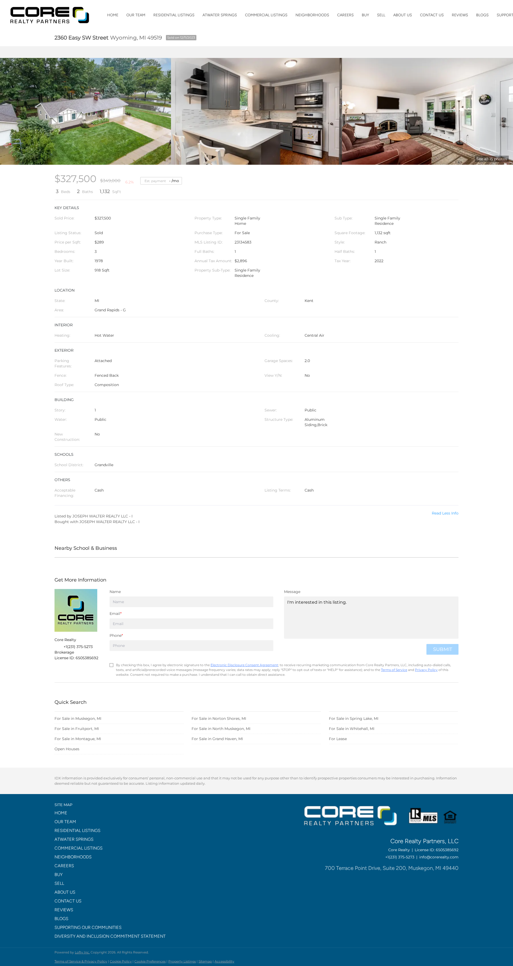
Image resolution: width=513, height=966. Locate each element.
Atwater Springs (220, 15)
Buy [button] (365, 15)
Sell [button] (381, 15)
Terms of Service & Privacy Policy (81, 961)
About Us (402, 15)
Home (112, 15)
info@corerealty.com (438, 857)
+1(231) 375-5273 (399, 857)
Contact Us (432, 15)
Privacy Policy (426, 670)
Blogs (482, 15)
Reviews (460, 15)
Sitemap (205, 961)
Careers (345, 15)
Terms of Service (394, 670)
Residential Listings (174, 15)
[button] (112, 813)
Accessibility (224, 961)
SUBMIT (442, 649)
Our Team (135, 15)
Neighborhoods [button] (312, 15)
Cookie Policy (121, 961)
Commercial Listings (266, 15)
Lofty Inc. (82, 952)
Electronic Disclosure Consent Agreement (244, 665)
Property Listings (182, 961)
